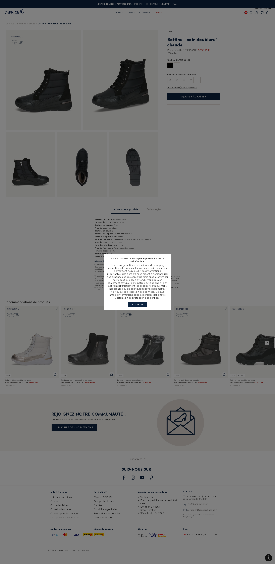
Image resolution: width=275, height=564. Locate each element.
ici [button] (146, 289)
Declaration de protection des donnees (137, 297)
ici (119, 286)
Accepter (137, 304)
